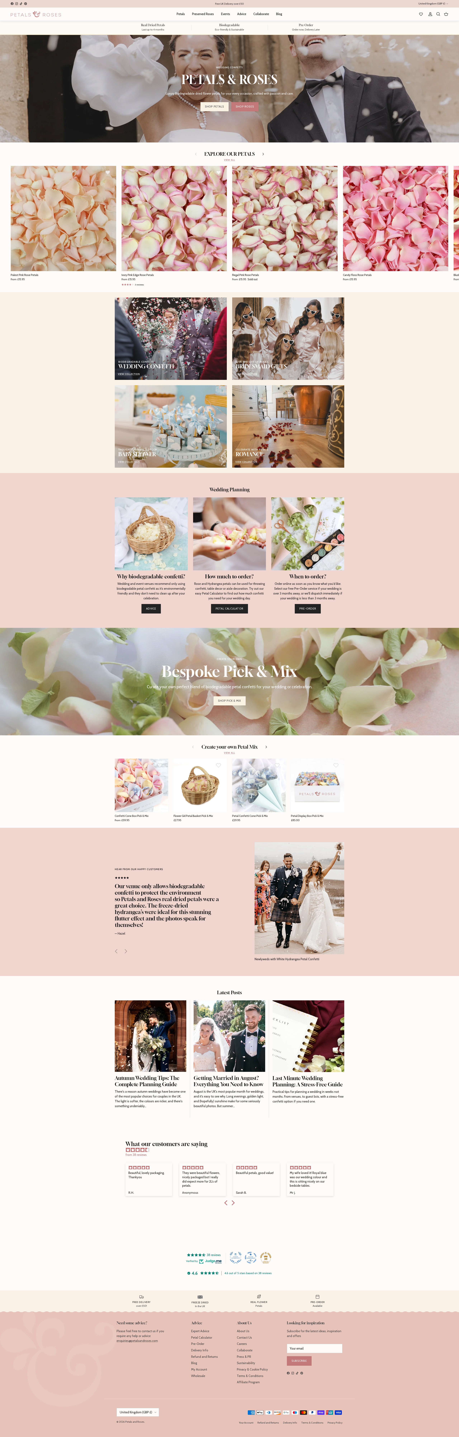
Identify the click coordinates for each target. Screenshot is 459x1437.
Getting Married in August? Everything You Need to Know (228, 1081)
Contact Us (244, 1337)
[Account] (429, 14)
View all (229, 160)
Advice (241, 14)
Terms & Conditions (250, 1376)
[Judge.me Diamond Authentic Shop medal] (235, 1257)
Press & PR (244, 1357)
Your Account (246, 1422)
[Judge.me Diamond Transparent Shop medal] (250, 1257)
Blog (279, 14)
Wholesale (198, 1376)
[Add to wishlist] (108, 172)
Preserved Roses (203, 14)
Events (225, 14)
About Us (243, 1331)
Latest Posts (229, 992)
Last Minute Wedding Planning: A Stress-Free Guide (308, 1081)
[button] (226, 1202)
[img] (231, 1149)
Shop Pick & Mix (229, 700)
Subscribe (299, 1360)
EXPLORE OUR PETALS (229, 154)
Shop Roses (245, 106)
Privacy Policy (335, 1422)
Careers (242, 1344)
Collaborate (261, 14)
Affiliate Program (248, 1382)
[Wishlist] (420, 14)
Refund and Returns (204, 1357)
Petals (181, 14)
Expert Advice (200, 1331)
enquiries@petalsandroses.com (137, 1341)
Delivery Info (199, 1350)
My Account (199, 1369)
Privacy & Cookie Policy (252, 1369)
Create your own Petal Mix (230, 747)
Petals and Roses (134, 1421)
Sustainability (246, 1363)
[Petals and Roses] (36, 14)
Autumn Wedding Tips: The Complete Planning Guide (147, 1081)
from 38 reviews (136, 1155)
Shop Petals (214, 106)
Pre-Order (307, 608)
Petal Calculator (229, 608)
